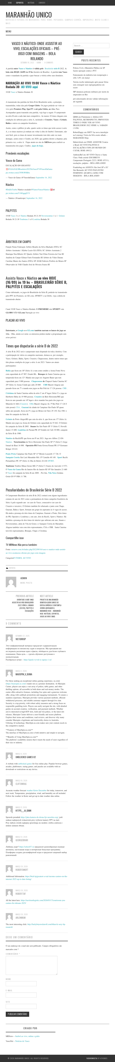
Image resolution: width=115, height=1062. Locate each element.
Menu (8, 31)
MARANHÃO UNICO (29, 14)
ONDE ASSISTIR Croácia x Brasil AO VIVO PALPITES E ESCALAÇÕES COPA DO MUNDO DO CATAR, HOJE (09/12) (90, 146)
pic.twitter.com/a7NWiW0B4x (18, 172)
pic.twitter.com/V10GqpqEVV (18, 193)
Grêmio (62, 215)
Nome (8, 979)
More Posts (26, 583)
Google (21, 330)
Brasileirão (52, 68)
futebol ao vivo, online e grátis (27, 1036)
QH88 (75, 116)
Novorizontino (47, 215)
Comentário (13, 953)
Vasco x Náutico (25, 68)
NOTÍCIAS (31, 2)
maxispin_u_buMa (24, 674)
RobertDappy (78, 132)
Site (8, 1001)
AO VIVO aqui (29, 86)
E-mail (9, 990)
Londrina (36, 219)
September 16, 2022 (44, 177)
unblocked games (25, 763)
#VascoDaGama (46, 169)
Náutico (24, 215)
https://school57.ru (26, 846)
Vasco (13, 92)
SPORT (51, 460)
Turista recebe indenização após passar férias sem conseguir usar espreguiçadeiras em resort (90, 85)
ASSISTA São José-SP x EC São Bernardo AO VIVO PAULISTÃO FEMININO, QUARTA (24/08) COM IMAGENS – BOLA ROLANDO (90, 171)
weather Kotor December (37, 790)
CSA (18, 407)
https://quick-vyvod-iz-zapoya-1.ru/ (38, 659)
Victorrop (21, 639)
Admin (39, 62)
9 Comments (48, 62)
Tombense (24, 219)
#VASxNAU (13, 169)
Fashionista (92, 1058)
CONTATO (42, 2)
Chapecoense (36, 381)
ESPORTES (19, 2)
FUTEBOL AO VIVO (22, 558)
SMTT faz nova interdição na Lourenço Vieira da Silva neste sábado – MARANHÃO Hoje (90, 135)
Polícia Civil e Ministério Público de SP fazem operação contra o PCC (89, 69)
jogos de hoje (37, 145)
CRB (64, 388)
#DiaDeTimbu (11, 189)
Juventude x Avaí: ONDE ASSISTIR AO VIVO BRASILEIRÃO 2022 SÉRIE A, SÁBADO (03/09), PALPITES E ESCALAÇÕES (23, 605)
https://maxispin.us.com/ (16, 683)
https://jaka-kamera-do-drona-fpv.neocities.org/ (39, 817)
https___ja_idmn (23, 810)
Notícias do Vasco (22, 1041)
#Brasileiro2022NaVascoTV (29, 169)
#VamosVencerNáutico (41, 189)
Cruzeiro (23, 403)
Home (10, 2)
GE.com (30, 330)
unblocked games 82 (26, 757)
